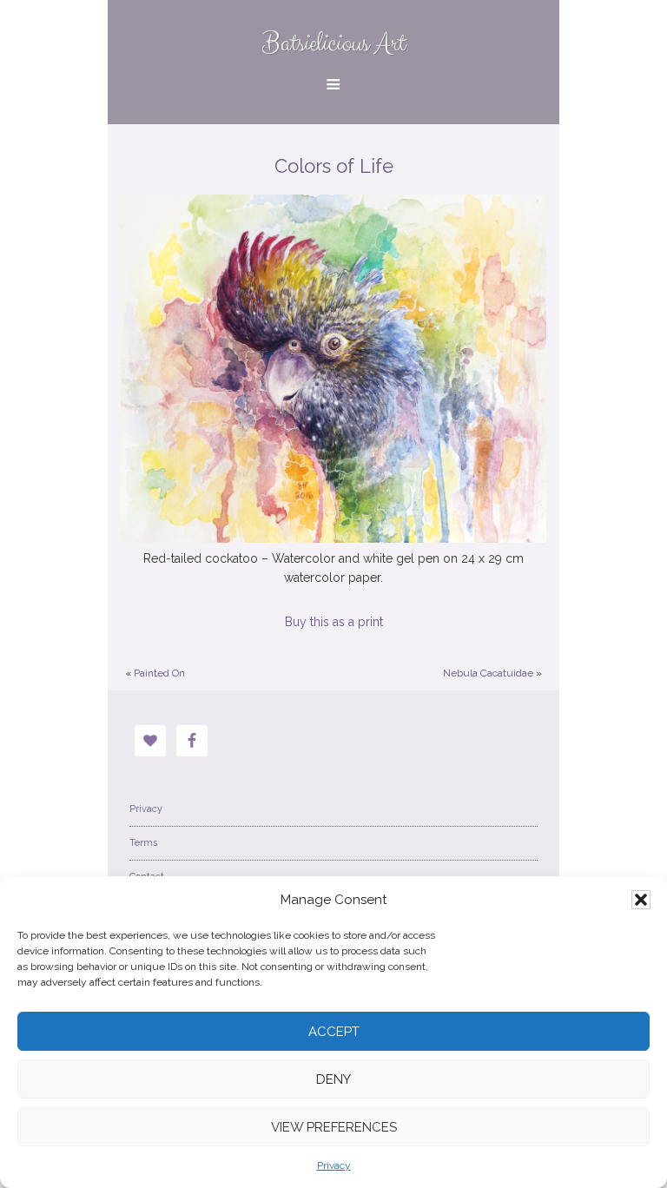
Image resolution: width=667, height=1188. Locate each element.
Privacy (334, 1165)
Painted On (159, 673)
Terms (143, 842)
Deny (333, 1079)
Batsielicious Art (334, 44)
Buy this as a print (334, 622)
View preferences (334, 1127)
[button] (641, 899)
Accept (334, 1032)
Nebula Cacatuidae (488, 673)
